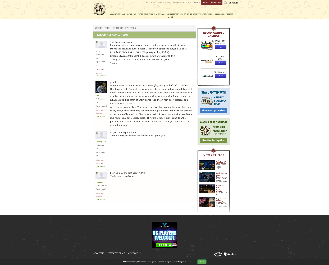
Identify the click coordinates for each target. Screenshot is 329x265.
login (197, 2)
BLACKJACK (132, 14)
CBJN (189, 2)
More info (193, 262)
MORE (170, 17)
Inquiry (99, 51)
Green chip (178, 2)
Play (220, 47)
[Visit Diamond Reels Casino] (164, 235)
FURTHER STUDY (191, 14)
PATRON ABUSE (206, 14)
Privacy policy (116, 253)
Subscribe (149, 2)
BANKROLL (159, 14)
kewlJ (98, 95)
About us (98, 253)
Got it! (202, 262)
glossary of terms (224, 14)
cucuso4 (99, 182)
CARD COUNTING (146, 14)
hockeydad (100, 142)
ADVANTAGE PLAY (117, 14)
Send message (100, 76)
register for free (212, 2)
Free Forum (164, 2)
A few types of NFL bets (221, 162)
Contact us (134, 253)
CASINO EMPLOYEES (174, 14)
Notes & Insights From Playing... (220, 188)
